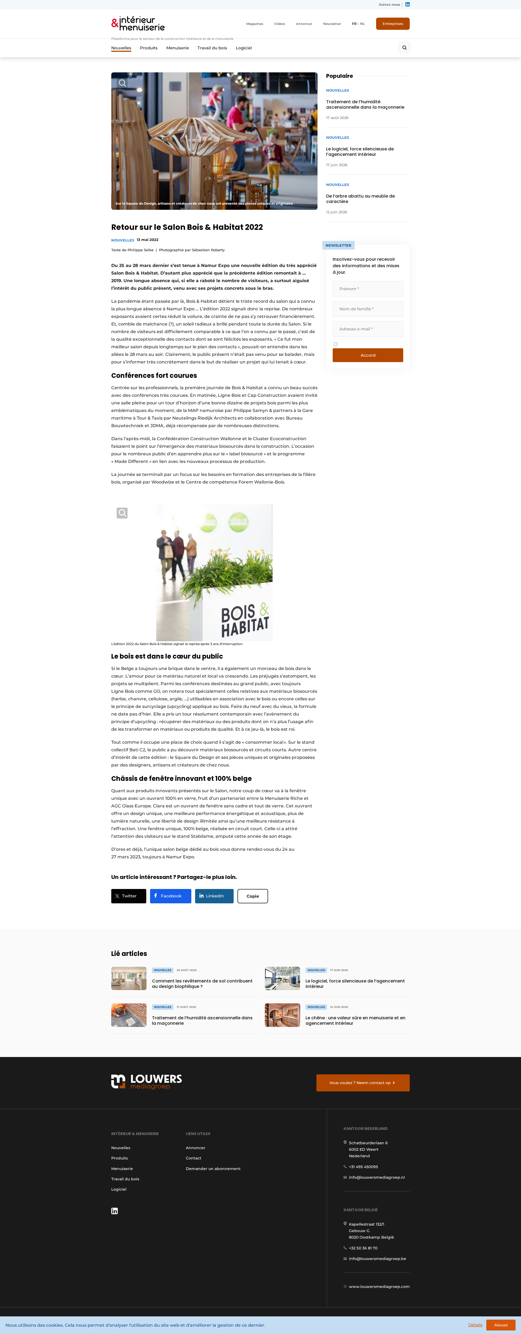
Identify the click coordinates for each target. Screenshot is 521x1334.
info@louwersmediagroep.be (377, 1258)
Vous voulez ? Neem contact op (360, 1082)
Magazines (254, 24)
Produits (149, 47)
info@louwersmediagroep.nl (377, 1177)
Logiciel (244, 47)
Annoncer (304, 24)
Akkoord (500, 1325)
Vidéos (279, 24)
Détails (475, 1324)
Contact (193, 1158)
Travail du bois (212, 47)
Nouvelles (121, 47)
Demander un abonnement (213, 1168)
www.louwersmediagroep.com (379, 1286)
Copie (253, 896)
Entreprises (393, 23)
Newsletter (332, 24)
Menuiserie (177, 47)
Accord (368, 355)
